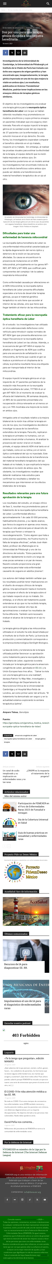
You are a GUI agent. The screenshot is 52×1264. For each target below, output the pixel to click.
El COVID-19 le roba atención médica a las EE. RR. (25, 1093)
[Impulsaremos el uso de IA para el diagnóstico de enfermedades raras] (26, 996)
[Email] (18, 52)
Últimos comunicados (15, 933)
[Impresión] (24, 52)
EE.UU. (38, 667)
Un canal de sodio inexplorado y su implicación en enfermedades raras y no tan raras (14, 776)
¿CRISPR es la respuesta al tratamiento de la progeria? (38, 773)
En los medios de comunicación (20, 10)
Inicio (3, 10)
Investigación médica (33, 28)
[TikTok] (30, 1200)
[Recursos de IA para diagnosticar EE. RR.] (26, 956)
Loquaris (9, 1052)
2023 (5, 810)
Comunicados (8, 826)
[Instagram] (22, 1199)
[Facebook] (5, 52)
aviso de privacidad (28, 1219)
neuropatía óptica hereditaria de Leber (18, 739)
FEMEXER (44, 1255)
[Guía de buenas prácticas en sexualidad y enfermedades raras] (10, 836)
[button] (4, 3)
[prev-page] (4, 846)
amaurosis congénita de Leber (26, 735)
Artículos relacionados (16, 791)
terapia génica (40, 739)
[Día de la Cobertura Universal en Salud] (10, 823)
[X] (12, 52)
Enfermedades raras (8, 838)
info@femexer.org (32, 1192)
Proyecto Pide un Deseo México (20, 854)
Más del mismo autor (15, 796)
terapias (7, 742)
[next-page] (9, 846)
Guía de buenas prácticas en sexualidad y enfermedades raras (33, 835)
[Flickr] (15, 1200)
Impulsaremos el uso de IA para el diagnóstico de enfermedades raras (22, 1004)
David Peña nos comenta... (19, 1122)
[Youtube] (45, 1200)
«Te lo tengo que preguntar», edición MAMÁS (24, 1060)
